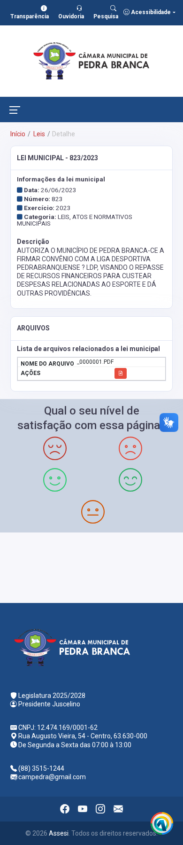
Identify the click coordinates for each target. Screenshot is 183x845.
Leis (38, 134)
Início (17, 134)
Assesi (59, 833)
